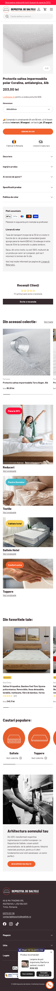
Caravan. (42, 984)
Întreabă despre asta (44, 974)
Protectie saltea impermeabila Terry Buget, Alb (25, 382)
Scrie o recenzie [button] (28, 301)
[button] (45, 9)
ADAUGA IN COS (28, 131)
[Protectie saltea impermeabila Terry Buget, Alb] (26, 352)
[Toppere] (39, 738)
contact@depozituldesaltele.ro (17, 916)
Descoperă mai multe (21, 864)
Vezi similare (27, 974)
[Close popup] (51, 952)
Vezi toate (48, 322)
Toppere (39, 753)
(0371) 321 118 (9, 913)
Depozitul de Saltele (24, 984)
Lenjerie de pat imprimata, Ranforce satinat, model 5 (39, 962)
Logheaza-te (9, 97)
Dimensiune (7, 103)
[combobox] (28, 16)
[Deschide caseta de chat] (50, 985)
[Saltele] (14, 738)
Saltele (14, 753)
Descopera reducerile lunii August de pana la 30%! (28, 2)
